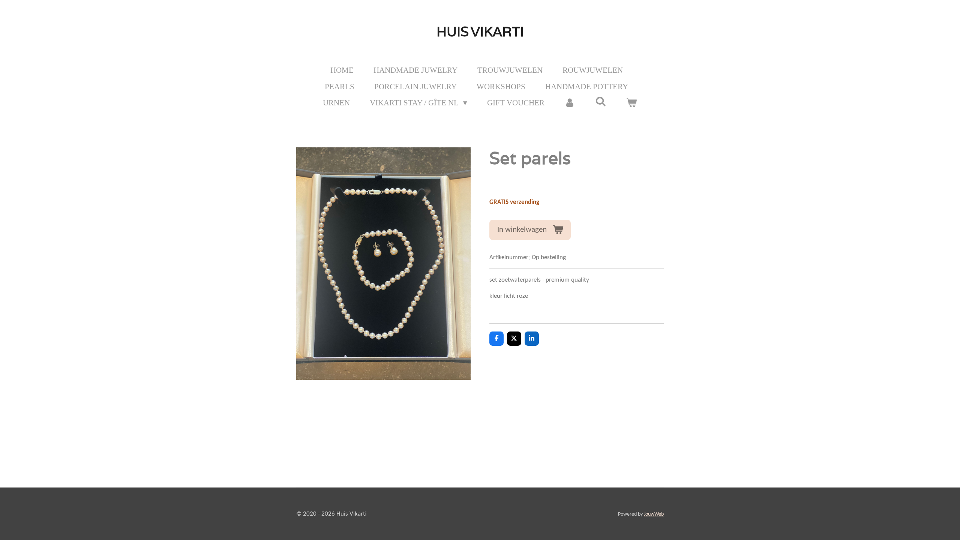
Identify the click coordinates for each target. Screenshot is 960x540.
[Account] (570, 103)
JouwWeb (654, 514)
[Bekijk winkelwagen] (632, 103)
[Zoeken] (601, 102)
